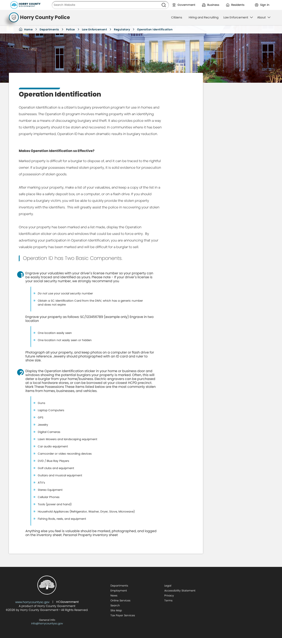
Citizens (176, 17)
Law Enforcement (94, 29)
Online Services (120, 600)
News (113, 595)
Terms (168, 600)
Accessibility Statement (180, 590)
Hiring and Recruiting (203, 17)
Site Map (116, 610)
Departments (49, 29)
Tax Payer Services (122, 615)
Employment (118, 590)
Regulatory (122, 29)
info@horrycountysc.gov (47, 623)
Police (70, 29)
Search (115, 605)
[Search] (164, 5)
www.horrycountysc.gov (32, 602)
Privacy (169, 595)
